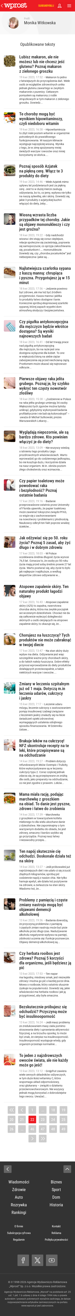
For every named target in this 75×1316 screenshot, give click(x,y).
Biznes (56, 1182)
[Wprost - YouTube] (52, 1260)
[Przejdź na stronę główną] (2, 5)
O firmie (18, 1226)
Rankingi (19, 1212)
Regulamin (19, 1239)
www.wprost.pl (29, 1305)
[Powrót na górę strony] (67, 1169)
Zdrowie (19, 1189)
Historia (56, 1204)
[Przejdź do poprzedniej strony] (22, 1110)
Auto (19, 1197)
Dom (56, 1197)
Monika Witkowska (40, 22)
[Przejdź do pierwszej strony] (11, 1110)
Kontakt (56, 1226)
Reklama (56, 1233)
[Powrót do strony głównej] (8, 1169)
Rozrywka (19, 1204)
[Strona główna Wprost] (15, 5)
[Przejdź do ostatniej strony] (43, 1138)
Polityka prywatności (56, 1239)
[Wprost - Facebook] (23, 1260)
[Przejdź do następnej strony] (32, 1138)
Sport (56, 1189)
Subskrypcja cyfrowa (19, 1233)
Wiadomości (18, 1182)
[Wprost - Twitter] (37, 1260)
